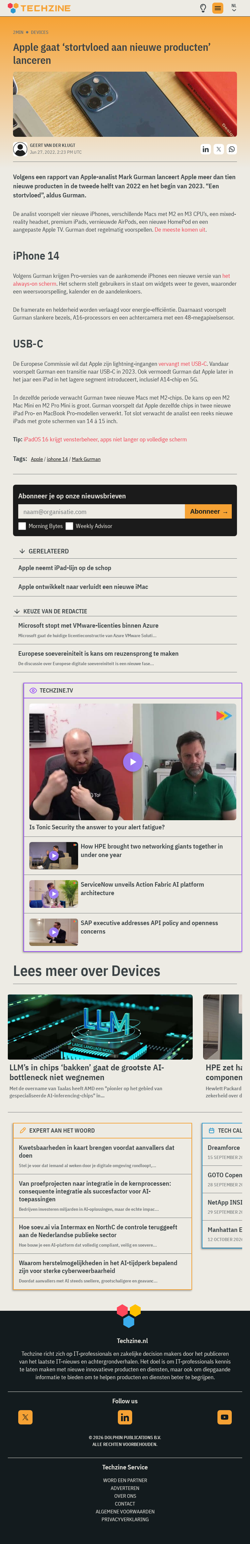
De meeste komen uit (180, 229)
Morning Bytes (46, 526)
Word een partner (125, 1480)
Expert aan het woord (62, 1130)
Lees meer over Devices (86, 970)
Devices (40, 32)
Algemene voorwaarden (125, 1511)
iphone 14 (57, 459)
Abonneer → (209, 511)
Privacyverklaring (125, 1519)
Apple (37, 459)
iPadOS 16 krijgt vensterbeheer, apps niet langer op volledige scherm (105, 439)
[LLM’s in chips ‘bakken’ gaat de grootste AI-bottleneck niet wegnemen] (100, 1027)
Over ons (125, 1496)
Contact (125, 1503)
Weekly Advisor (94, 526)
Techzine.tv (56, 690)
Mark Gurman (86, 459)
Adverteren (125, 1488)
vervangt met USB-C (183, 363)
